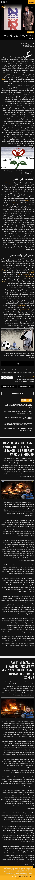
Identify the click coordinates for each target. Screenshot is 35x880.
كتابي (4, 74)
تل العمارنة (26, 274)
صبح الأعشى (21, 305)
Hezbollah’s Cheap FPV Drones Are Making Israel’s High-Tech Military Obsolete (17, 429)
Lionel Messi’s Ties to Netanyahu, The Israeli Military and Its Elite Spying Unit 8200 (18, 412)
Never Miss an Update (8, 386)
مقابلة (3, 79)
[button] (4, 2)
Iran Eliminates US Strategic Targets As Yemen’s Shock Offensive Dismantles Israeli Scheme (18, 670)
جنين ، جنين (15, 202)
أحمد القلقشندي (24, 310)
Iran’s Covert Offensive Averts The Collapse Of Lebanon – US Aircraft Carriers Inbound (18, 448)
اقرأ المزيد (17, 364)
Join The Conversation (25, 386)
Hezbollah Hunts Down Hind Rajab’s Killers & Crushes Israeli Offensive (17, 418)
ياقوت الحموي (30, 276)
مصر (19, 274)
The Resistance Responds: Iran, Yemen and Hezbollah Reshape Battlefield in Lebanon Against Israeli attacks (17, 423)
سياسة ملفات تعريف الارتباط (25, 876)
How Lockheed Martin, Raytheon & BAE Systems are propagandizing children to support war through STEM (18, 405)
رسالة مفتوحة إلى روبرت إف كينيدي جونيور (18, 36)
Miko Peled (26, 46)
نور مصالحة (8, 182)
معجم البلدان (5, 281)
